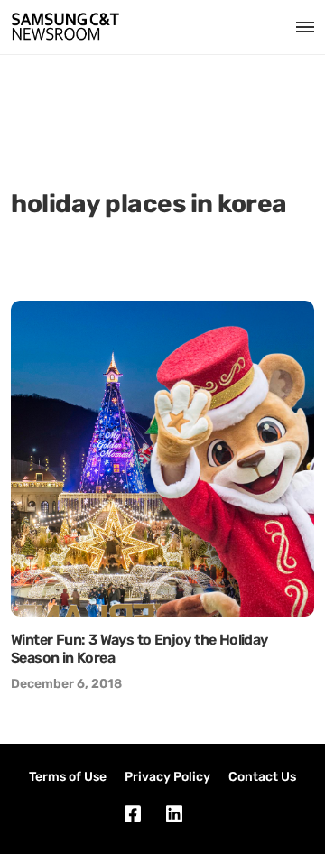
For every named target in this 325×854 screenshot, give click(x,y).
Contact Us (262, 776)
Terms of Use (68, 776)
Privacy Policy (167, 776)
